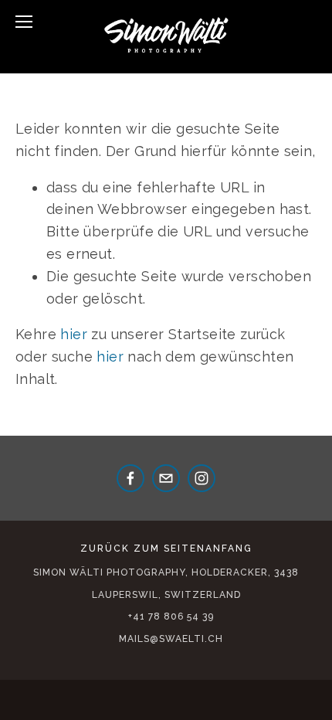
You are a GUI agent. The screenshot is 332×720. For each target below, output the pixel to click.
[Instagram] (201, 478)
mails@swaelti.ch (171, 638)
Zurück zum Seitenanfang (166, 548)
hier (73, 334)
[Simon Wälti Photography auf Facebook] (130, 478)
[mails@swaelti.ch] (166, 478)
